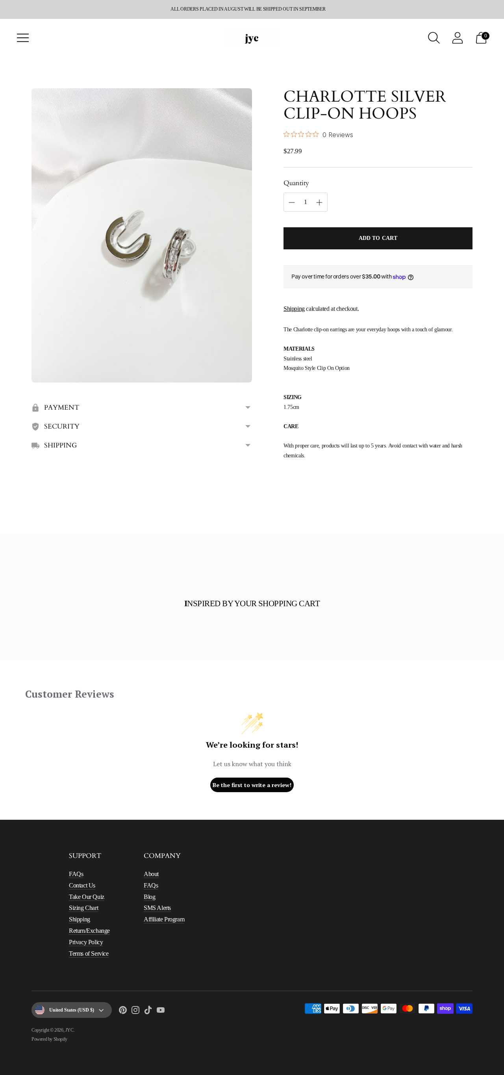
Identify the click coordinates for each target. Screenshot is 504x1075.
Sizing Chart (83, 907)
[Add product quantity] (292, 202)
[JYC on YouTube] (160, 1011)
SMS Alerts (157, 907)
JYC (69, 1030)
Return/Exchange (89, 930)
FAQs (76, 874)
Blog (149, 896)
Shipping (294, 308)
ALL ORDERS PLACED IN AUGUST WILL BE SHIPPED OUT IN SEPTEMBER (247, 9)
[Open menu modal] (23, 38)
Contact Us (82, 885)
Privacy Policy (86, 942)
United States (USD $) (71, 1010)
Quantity (296, 183)
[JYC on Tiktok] (148, 1011)
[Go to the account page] (458, 38)
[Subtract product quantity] (319, 202)
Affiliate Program (164, 919)
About (151, 874)
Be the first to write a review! (252, 785)
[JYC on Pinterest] (123, 1011)
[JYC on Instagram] (135, 1011)
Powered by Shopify (49, 1039)
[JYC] (252, 38)
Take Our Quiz (86, 896)
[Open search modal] (434, 38)
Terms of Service (89, 953)
